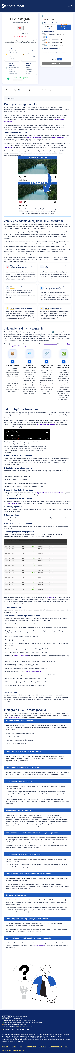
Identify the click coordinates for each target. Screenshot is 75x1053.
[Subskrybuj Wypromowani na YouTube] (18, 1029)
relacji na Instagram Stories (33, 671)
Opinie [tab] (17, 90)
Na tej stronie (9, 98)
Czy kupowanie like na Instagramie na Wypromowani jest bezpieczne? (32, 833)
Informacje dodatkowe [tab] (31, 90)
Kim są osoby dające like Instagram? (19, 810)
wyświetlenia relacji (58, 137)
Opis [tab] (7, 90)
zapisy (29, 137)
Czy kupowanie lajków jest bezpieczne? (20, 781)
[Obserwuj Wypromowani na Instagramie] (13, 1029)
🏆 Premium (64, 27)
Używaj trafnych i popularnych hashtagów (50, 493)
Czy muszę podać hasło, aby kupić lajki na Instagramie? (27, 919)
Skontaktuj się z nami (50, 344)
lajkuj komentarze (13, 503)
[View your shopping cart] (72, 5)
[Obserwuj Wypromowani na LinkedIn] (25, 1029)
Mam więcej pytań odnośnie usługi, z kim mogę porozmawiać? (29, 938)
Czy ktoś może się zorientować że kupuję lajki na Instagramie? (29, 873)
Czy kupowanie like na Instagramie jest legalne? (24, 854)
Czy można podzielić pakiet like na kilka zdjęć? (23, 751)
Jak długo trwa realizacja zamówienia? (20, 720)
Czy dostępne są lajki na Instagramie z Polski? (23, 767)
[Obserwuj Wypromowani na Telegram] (28, 1029)
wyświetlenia (8, 121)
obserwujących (9, 147)
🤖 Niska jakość (49, 27)
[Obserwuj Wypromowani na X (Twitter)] (23, 1029)
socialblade (50, 597)
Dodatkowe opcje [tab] (46, 90)
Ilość (45, 16)
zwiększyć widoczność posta (46, 424)
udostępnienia (59, 119)
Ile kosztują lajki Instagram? (16, 895)
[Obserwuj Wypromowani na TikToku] (20, 1029)
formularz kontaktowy (14, 717)
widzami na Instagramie (20, 655)
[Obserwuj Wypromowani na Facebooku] (15, 1029)
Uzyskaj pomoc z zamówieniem (25, 1026)
